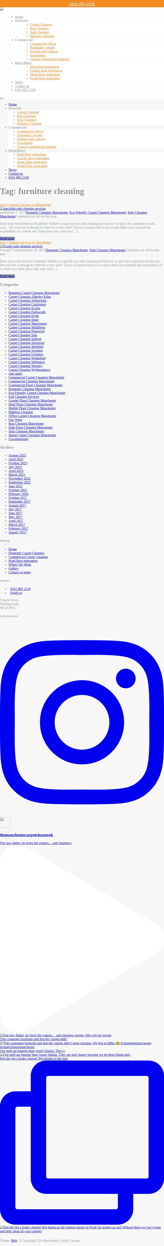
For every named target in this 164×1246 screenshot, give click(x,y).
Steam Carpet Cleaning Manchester (32, 435)
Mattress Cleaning (42, 36)
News (19, 82)
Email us (16, 593)
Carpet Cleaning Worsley (25, 366)
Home (19, 17)
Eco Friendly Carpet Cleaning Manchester (97, 212)
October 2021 (18, 490)
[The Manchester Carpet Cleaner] (1, 9)
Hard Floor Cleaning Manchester (31, 404)
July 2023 (15, 467)
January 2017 (18, 532)
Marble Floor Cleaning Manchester (32, 408)
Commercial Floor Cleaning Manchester (36, 385)
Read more (7, 238)
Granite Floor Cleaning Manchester (32, 400)
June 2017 (15, 513)
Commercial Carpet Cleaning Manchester (36, 377)
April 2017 (16, 521)
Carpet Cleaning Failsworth (27, 312)
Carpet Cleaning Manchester (28, 323)
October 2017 (18, 498)
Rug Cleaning (39, 28)
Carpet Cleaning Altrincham (27, 300)
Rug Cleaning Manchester (26, 423)
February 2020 (18, 494)
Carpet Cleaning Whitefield (27, 358)
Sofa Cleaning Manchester (107, 250)
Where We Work (20, 564)
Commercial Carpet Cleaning (28, 557)
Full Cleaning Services (24, 396)
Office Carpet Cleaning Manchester (32, 416)
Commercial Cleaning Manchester (31, 381)
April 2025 (16, 459)
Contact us (22, 86)
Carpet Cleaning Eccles (24, 308)
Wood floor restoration (45, 78)
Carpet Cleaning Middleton (27, 327)
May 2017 (15, 517)
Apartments (37, 55)
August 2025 (17, 455)
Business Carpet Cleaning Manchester (34, 293)
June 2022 (15, 486)
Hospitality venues (42, 47)
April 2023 (16, 471)
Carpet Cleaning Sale (23, 335)
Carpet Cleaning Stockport (26, 343)
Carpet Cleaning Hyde (24, 316)
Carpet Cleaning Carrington (27, 304)
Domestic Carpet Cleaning (26, 553)
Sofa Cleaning (39, 32)
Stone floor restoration (45, 74)
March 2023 (17, 474)
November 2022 (20, 478)
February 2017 (18, 528)
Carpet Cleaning (41, 24)
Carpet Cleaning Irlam (23, 320)
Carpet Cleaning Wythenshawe (29, 370)
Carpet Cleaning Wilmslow (27, 362)
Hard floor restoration (44, 67)
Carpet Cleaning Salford (25, 339)
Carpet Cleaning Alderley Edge (30, 296)
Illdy (14, 1240)
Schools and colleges (44, 51)
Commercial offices (43, 44)
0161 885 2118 (82, 3)
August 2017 (17, 505)
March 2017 (17, 524)
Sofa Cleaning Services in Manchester (25, 205)
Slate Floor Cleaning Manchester (31, 427)
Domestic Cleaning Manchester (47, 212)
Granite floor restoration (46, 70)
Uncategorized (18, 439)
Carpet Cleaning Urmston (26, 354)
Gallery (14, 568)
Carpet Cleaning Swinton (26, 350)
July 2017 (15, 509)
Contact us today (20, 572)
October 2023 (18, 463)
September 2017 (20, 501)
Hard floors (23, 63)
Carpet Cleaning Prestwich (27, 331)
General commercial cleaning (49, 59)
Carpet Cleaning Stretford (26, 346)
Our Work (15, 420)
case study (15, 373)
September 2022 (20, 482)
